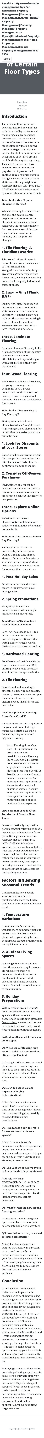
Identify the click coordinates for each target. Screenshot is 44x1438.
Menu (6, 59)
